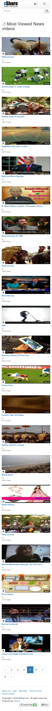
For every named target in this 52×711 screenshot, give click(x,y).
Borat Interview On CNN (12, 236)
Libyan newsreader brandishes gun (17, 653)
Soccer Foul (7, 385)
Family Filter (29, 704)
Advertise (23, 690)
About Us (6, 690)
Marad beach (7, 474)
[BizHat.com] (11, 3)
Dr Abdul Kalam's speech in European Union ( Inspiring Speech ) (22, 207)
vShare (17, 700)
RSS (45, 704)
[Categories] (4, 23)
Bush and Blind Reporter (13, 176)
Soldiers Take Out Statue (13, 415)
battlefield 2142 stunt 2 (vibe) (14, 146)
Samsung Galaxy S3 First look (15, 355)
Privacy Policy (8, 693)
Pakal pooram (8, 56)
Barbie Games (8, 504)
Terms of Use (35, 690)
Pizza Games (7, 594)
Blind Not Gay (8, 295)
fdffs (4, 325)
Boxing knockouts (10, 624)
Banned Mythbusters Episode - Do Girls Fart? (22, 564)
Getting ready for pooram (13, 116)
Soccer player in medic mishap (16, 86)
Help (15, 690)
